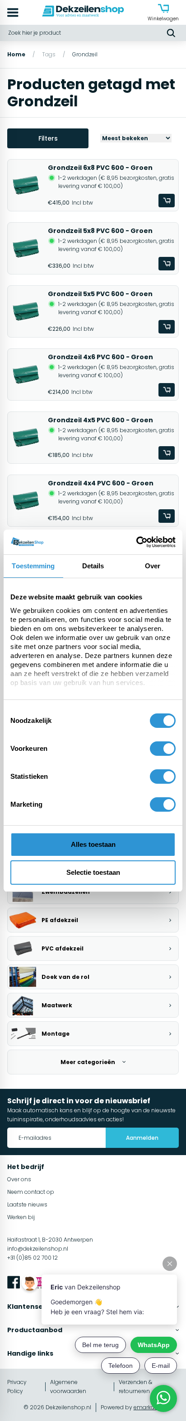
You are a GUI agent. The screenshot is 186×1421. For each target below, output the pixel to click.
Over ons (19, 1179)
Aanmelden (142, 1138)
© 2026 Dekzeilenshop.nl (57, 1407)
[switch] (163, 748)
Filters (48, 138)
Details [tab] (93, 566)
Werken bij (21, 1217)
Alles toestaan (93, 844)
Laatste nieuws (27, 1204)
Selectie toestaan (93, 872)
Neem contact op (30, 1192)
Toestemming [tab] (33, 566)
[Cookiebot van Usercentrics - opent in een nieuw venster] (136, 542)
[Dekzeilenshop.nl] (83, 12)
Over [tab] (152, 566)
